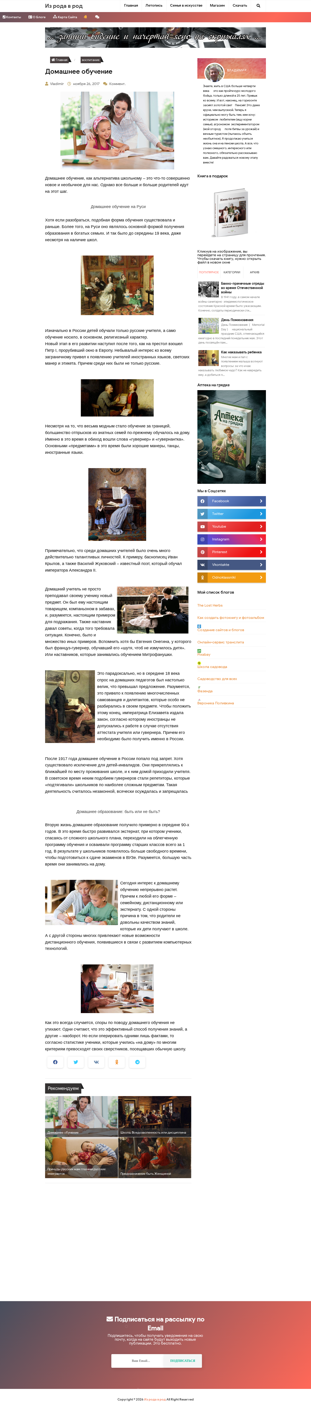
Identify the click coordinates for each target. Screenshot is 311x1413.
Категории (232, 272)
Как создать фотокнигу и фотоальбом (230, 617)
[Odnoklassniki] (117, 1062)
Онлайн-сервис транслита (220, 642)
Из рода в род (155, 1399)
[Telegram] (137, 1062)
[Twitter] (76, 1062)
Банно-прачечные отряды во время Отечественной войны (242, 287)
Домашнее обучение (63, 1132)
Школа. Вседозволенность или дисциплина (153, 1132)
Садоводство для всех (217, 679)
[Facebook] (55, 1062)
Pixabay (203, 654)
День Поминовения (237, 320)
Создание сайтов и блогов (220, 630)
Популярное (209, 272)
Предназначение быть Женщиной (145, 1174)
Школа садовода (212, 667)
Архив (254, 272)
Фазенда (205, 691)
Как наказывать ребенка (241, 352)
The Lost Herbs (210, 605)
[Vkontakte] (96, 1062)
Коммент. (118, 84)
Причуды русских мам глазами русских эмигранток (76, 1171)
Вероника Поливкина (215, 703)
